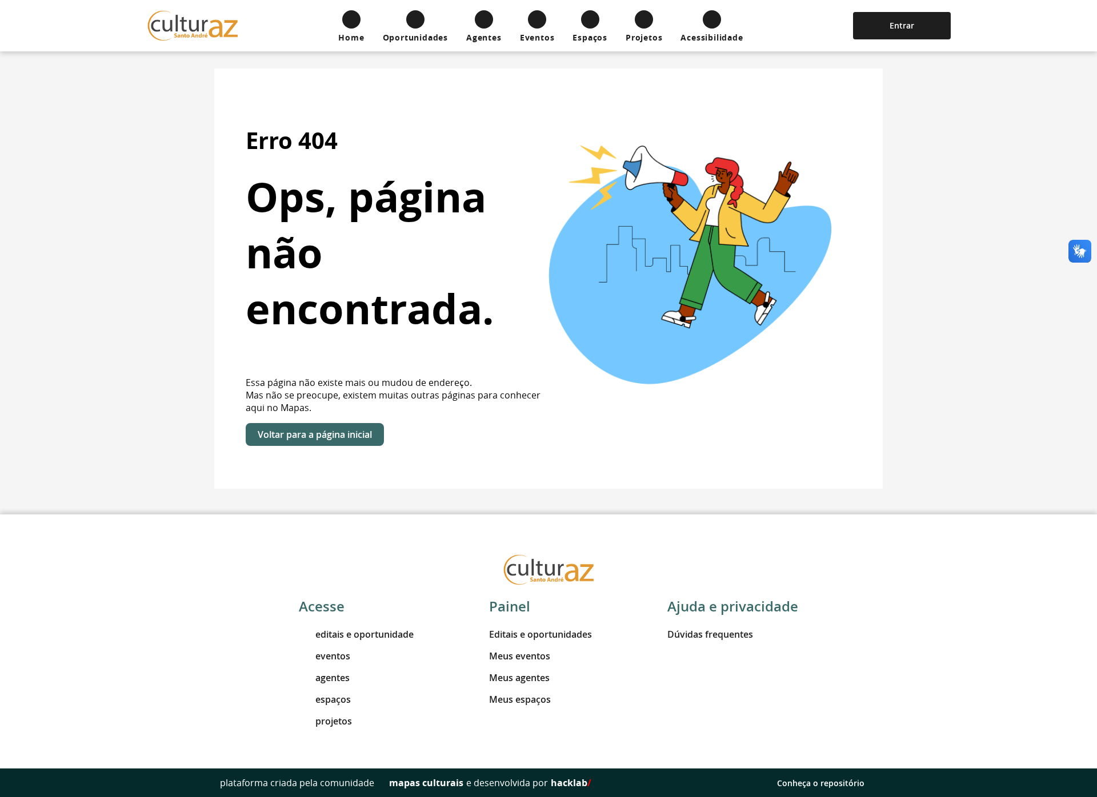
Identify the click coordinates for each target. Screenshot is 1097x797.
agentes (332, 677)
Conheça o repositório (820, 783)
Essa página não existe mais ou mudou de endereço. (359, 382)
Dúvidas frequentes (710, 634)
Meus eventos (519, 656)
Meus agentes (519, 677)
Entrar (902, 25)
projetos (333, 721)
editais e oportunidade (364, 634)
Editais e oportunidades (540, 634)
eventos (332, 656)
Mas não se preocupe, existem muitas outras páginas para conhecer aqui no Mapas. (393, 401)
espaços (333, 699)
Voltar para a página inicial (315, 434)
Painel (509, 606)
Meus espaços (520, 699)
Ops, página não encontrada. (370, 253)
